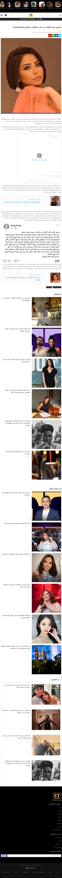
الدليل (38, 19)
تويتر (60, 841)
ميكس (59, 24)
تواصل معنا (58, 847)
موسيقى (28, 456)
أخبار (60, 807)
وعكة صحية (49, 287)
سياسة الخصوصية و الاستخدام (38, 872)
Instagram (32, 868)
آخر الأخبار (23, 19)
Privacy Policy (25, 872)
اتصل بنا (50, 872)
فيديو (5, 15)
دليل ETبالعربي (57, 830)
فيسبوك (58, 837)
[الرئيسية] (31, 15)
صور (60, 814)
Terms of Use (16, 872)
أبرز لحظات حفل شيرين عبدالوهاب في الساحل (16, 554)
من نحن (57, 872)
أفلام (60, 817)
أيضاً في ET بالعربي (34, 199)
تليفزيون (28, 303)
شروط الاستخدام (5, 872)
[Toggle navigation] (60, 15)
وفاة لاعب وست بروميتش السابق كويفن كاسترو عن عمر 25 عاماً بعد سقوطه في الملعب (17, 423)
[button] (59, 35)
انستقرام (58, 844)
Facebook (35, 868)
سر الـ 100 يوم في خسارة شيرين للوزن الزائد (17, 523)
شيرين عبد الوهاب (57, 287)
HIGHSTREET (32, 19)
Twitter (29, 868)
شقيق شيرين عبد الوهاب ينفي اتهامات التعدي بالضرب (22, 202)
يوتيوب (27, 868)
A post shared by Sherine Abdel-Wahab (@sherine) (39, 181)
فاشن (59, 826)
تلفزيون (59, 820)
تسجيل (4, 855)
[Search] (10, 15)
